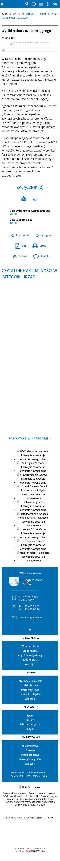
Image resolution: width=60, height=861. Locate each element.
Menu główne (40, 4)
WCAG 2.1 (39, 838)
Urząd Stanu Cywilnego (30, 655)
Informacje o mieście (30, 681)
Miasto (31, 672)
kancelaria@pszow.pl (31, 617)
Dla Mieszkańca (30, 737)
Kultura (30, 720)
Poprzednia (19, 234)
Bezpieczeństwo (30, 754)
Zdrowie (30, 750)
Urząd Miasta (31, 638)
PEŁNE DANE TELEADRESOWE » (28, 772)
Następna (42, 234)
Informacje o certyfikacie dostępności (30, 827)
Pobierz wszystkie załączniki (23, 198)
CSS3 (30, 839)
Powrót (19, 255)
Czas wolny (31, 707)
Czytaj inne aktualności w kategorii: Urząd (29, 273)
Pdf (19, 244)
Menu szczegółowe (47, 4)
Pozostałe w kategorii (28, 438)
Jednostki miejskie (30, 694)
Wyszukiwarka (26, 4)
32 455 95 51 (32, 606)
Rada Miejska (30, 659)
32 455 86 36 (32, 609)
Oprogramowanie (35, 198)
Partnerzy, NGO (30, 689)
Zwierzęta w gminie (30, 759)
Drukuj (38, 244)
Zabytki (30, 729)
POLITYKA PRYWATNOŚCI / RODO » (30, 775)
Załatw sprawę (30, 745)
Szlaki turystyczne (30, 724)
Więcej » (30, 664)
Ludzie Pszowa (30, 685)
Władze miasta (30, 646)
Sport (30, 715)
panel (54, 4)
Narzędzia (33, 4)
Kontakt (40, 255)
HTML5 (25, 839)
